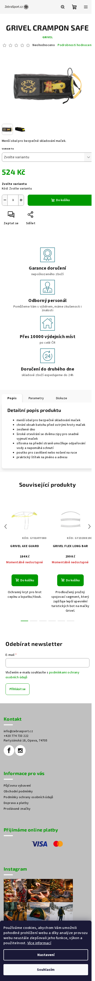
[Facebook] (9, 750)
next (89, 526)
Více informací (39, 943)
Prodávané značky (17, 809)
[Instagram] (20, 750)
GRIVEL (47, 37)
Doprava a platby (16, 803)
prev (5, 526)
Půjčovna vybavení (17, 785)
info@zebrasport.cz (18, 731)
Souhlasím (46, 969)
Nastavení (45, 954)
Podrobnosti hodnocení (75, 45)
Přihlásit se (17, 689)
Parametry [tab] (36, 398)
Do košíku (63, 200)
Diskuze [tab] (61, 398)
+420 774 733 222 (16, 736)
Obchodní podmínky (18, 791)
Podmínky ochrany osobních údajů (28, 797)
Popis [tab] (12, 398)
